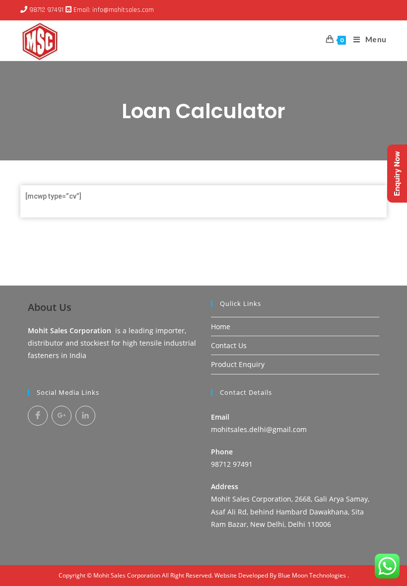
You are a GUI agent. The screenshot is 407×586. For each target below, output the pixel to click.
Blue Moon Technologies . (313, 575)
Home (220, 326)
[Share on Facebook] (38, 416)
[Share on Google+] (61, 416)
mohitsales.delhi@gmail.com (259, 429)
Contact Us (229, 345)
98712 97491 (46, 9)
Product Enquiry (238, 364)
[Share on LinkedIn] (85, 416)
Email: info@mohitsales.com (113, 9)
